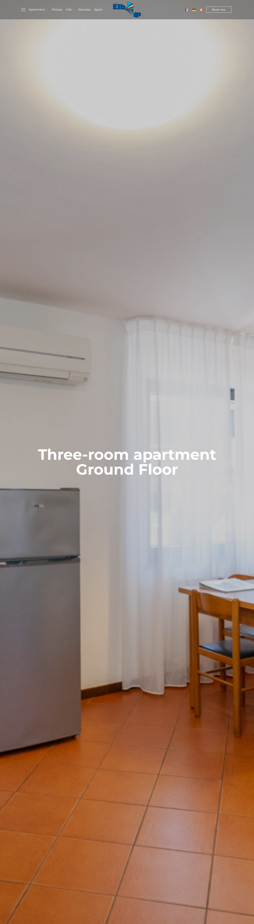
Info (69, 9)
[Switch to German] (194, 9)
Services (84, 9)
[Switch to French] (187, 9)
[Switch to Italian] (201, 9)
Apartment (36, 9)
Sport (98, 9)
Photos (57, 9)
